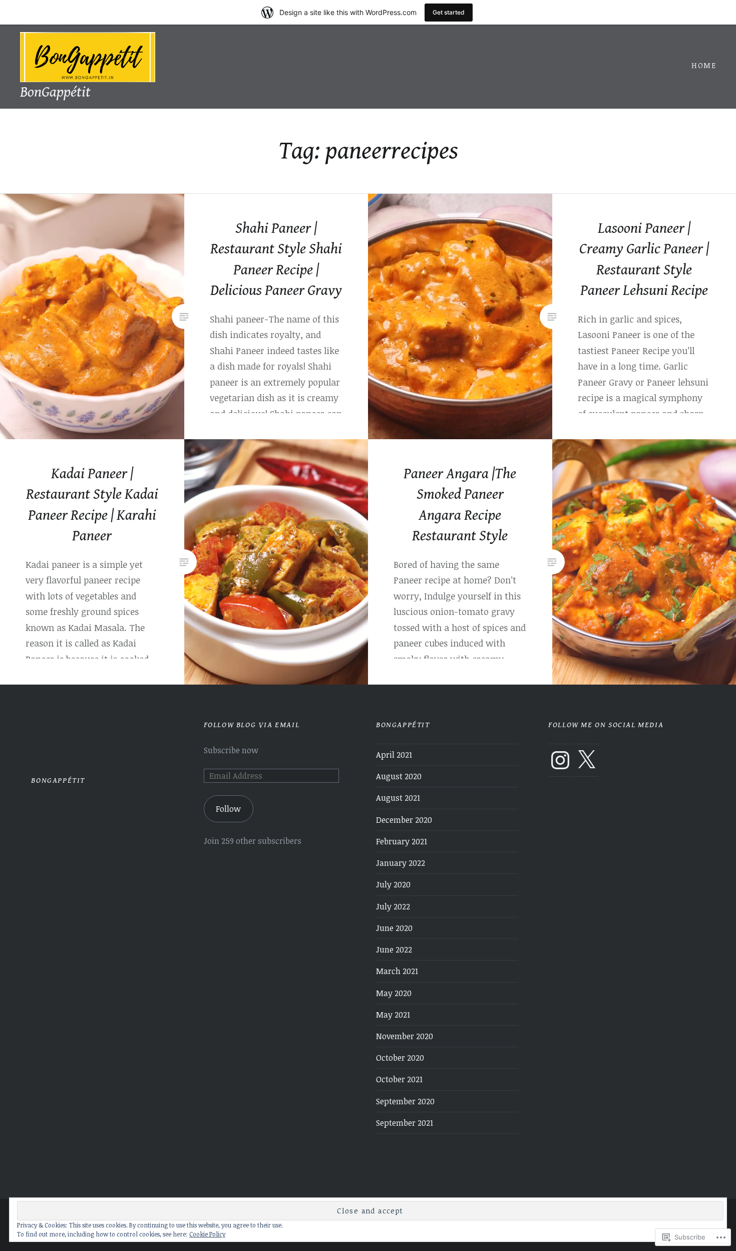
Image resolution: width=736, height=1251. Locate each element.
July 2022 (393, 906)
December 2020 (404, 819)
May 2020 (394, 993)
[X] (586, 760)
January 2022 (400, 862)
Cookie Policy (207, 1234)
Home (703, 65)
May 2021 (393, 1014)
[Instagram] (560, 760)
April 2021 (394, 754)
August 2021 (398, 797)
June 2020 (394, 927)
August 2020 (399, 776)
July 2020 (393, 884)
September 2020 (405, 1101)
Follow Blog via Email (252, 725)
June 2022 (394, 949)
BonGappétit (55, 92)
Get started (449, 12)
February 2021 (401, 841)
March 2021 (397, 971)
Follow (228, 808)
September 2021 (404, 1122)
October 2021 (399, 1079)
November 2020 (404, 1036)
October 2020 (400, 1057)
